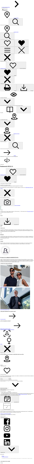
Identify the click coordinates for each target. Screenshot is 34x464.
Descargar (31, 90)
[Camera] (7, 202)
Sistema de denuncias (5, 456)
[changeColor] (0, 164)
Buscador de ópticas (30, 211)
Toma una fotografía (17, 205)
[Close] (22, 50)
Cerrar (1, 225)
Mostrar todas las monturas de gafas (5, 328)
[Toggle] (7, 101)
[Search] (7, 36)
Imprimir (15, 90)
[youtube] (7, 438)
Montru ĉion (3, 452)
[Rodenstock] (4, 10)
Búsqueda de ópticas (16, 133)
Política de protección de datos (23, 394)
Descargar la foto (16, 224)
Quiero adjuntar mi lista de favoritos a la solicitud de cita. (9, 392)
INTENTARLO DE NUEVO (4, 417)
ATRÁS (15, 155)
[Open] (7, 43)
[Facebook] (7, 424)
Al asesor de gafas (3, 319)
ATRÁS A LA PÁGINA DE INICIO (5, 413)
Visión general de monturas (6, 7)
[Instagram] (7, 431)
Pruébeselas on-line (3, 68)
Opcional (9, 391)
